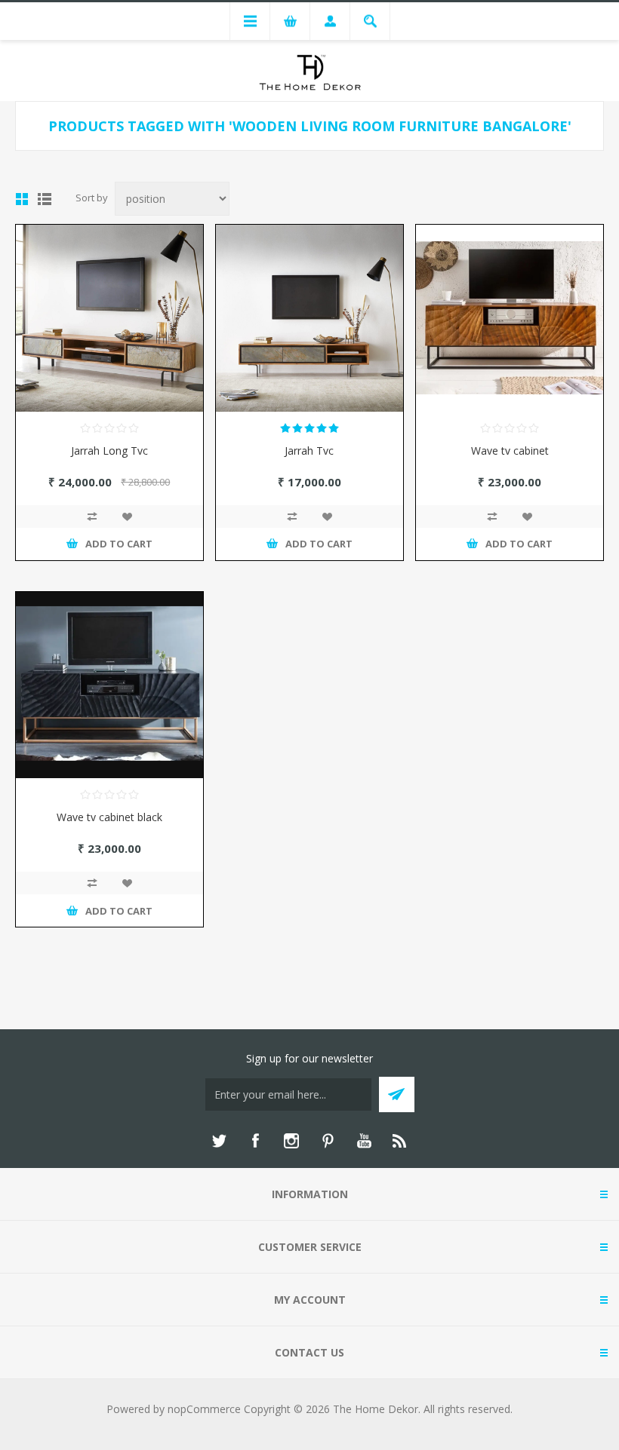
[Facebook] (255, 1141)
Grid (22, 199)
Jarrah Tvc (309, 450)
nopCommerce (204, 1409)
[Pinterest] (328, 1141)
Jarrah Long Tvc (109, 450)
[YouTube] (364, 1141)
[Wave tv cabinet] (509, 318)
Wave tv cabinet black (109, 817)
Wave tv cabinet (510, 450)
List (44, 199)
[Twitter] (219, 1141)
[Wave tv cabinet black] (109, 685)
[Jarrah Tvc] (309, 318)
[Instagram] (291, 1141)
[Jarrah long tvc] (109, 318)
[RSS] (400, 1141)
